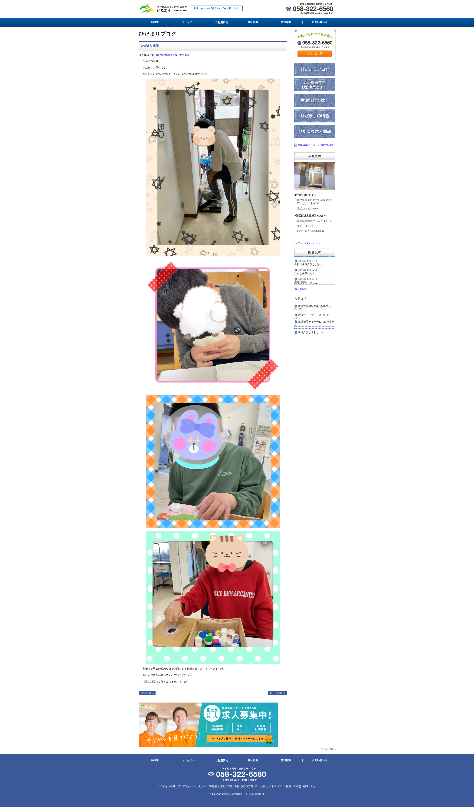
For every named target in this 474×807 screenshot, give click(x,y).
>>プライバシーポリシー (308, 243)
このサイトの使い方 (169, 786)
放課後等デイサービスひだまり (316, 321)
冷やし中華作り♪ (304, 273)
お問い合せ (309, 786)
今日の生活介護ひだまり (308, 264)
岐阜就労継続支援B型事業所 (173, 55)
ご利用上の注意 (292, 786)
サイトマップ (274, 786)
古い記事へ (147, 693)
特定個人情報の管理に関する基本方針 (231, 786)
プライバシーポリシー (195, 786)
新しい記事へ (277, 693)
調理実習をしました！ (307, 282)
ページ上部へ (328, 749)
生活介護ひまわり (308, 332)
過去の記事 (300, 289)
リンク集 (260, 786)
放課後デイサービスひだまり (315, 315)
